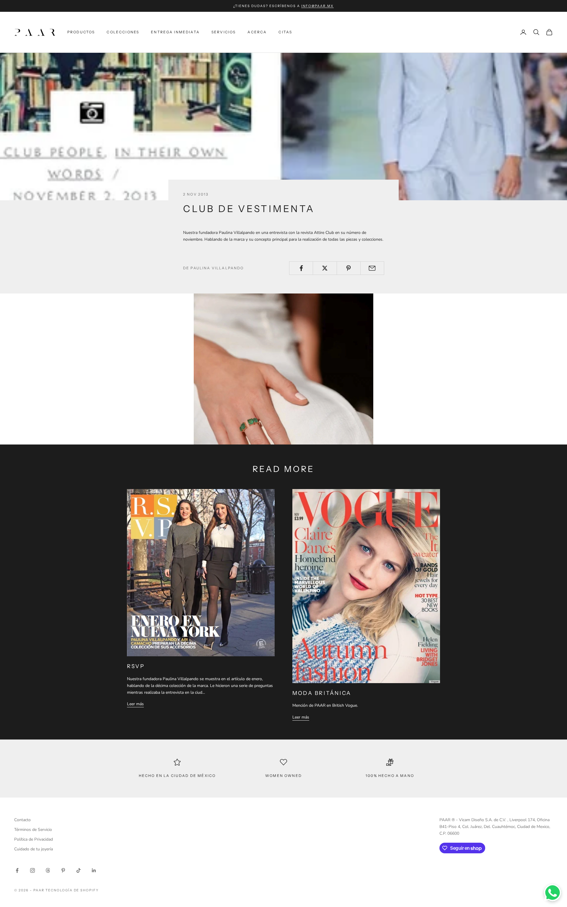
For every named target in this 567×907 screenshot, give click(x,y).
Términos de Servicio (33, 829)
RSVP (136, 666)
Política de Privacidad (33, 839)
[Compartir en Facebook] (301, 268)
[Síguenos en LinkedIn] (94, 870)
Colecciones (123, 32)
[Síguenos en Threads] (48, 870)
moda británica (321, 693)
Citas (285, 32)
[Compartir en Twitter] (324, 268)
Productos (81, 32)
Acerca (257, 32)
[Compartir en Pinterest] (348, 268)
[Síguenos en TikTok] (79, 870)
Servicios (223, 32)
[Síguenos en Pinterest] (63, 870)
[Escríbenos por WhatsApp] (552, 892)
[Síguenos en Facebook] (17, 870)
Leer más (135, 704)
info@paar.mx (317, 6)
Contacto (22, 820)
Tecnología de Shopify (72, 890)
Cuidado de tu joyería (33, 849)
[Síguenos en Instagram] (32, 870)
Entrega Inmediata (175, 32)
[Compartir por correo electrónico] (372, 268)
